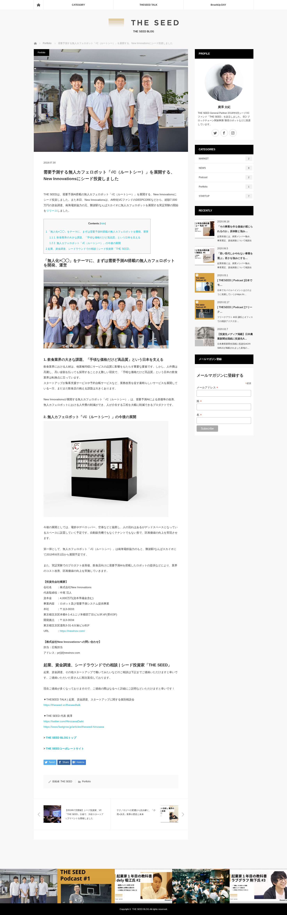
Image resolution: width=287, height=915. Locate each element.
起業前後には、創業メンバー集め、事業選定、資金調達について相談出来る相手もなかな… (234, 240)
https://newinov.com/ (72, 630)
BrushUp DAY (218, 5)
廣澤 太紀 (224, 107)
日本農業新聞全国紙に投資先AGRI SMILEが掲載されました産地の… (233, 346)
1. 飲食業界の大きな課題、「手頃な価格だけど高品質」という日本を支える (94, 237)
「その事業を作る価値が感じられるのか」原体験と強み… (235, 229)
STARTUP (224, 196)
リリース (51, 210)
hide (102, 223)
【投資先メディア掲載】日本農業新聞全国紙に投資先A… (235, 336)
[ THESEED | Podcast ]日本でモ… (234, 282)
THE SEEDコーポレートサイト (65, 748)
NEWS (224, 168)
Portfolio (41, 52)
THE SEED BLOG (140, 909)
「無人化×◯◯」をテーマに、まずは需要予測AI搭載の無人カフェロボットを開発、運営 (97, 231)
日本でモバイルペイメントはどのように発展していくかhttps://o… (234, 292)
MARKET (224, 158)
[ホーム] (38, 5)
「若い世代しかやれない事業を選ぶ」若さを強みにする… (235, 255)
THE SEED (66, 781)
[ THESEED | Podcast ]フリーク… (234, 309)
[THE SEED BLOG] (144, 25)
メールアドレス (207, 387)
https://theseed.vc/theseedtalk (62, 704)
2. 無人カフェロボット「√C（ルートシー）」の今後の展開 (85, 243)
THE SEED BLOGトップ (61, 737)
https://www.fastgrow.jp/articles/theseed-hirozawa (74, 726)
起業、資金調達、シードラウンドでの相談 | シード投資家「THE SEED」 (88, 248)
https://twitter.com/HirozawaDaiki (64, 721)
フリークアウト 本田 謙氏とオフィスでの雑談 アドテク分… (235, 319)
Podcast (224, 177)
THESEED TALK (148, 5)
